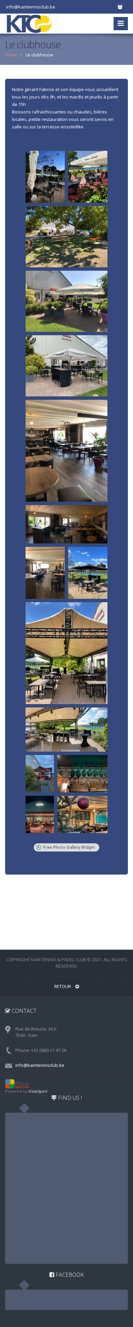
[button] (45, 177)
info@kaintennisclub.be (39, 1065)
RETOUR (63, 986)
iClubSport (37, 1091)
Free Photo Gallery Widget (69, 847)
